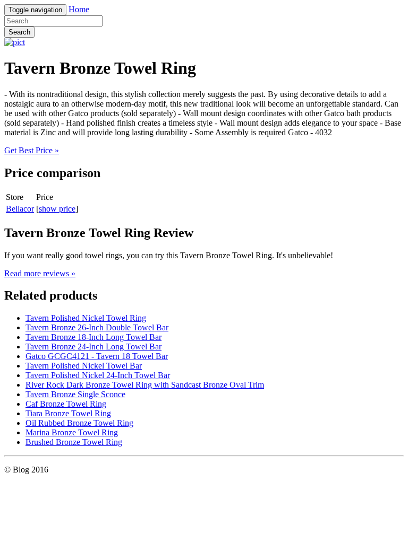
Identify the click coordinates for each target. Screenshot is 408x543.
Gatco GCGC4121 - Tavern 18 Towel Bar (97, 356)
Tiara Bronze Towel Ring (68, 413)
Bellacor (20, 208)
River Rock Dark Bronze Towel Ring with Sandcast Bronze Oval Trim (145, 384)
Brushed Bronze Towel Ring (74, 441)
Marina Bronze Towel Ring (72, 432)
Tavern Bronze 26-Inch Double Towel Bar (97, 327)
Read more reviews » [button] (39, 273)
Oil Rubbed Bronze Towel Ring (79, 422)
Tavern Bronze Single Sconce (75, 394)
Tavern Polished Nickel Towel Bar (84, 365)
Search (19, 32)
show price (57, 208)
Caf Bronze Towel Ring (66, 403)
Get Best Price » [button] (31, 150)
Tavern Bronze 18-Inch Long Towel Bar (94, 336)
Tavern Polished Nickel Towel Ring (86, 317)
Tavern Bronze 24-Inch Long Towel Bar (94, 346)
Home (79, 9)
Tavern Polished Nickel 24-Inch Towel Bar (98, 375)
